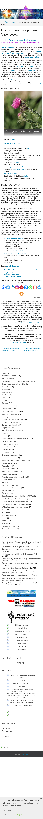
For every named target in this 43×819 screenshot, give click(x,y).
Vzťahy (4, 522)
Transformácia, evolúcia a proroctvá (15, 503)
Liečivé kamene (7, 446)
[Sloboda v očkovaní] (21, 624)
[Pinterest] (21, 286)
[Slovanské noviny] (21, 639)
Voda (3, 517)
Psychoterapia (7, 478)
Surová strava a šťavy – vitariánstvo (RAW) (17, 495)
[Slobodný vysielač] (21, 615)
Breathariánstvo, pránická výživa (13, 383)
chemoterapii (36, 82)
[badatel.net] (21, 649)
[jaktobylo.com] (21, 636)
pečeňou (38, 51)
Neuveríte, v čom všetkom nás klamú (15, 567)
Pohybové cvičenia (8, 468)
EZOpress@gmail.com (17, 342)
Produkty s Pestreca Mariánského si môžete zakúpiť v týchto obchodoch (21, 271)
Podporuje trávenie (10, 173)
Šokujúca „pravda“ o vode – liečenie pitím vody (19, 562)
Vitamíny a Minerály (9, 514)
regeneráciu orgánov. (32, 57)
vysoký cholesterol (16, 167)
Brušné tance (6, 386)
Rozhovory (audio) (8, 484)
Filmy (4, 432)
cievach (16, 162)
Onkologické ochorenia (10, 454)
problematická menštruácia (13, 238)
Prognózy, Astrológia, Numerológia (14, 476)
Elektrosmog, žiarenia (9, 424)
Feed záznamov (7, 730)
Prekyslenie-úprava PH (10, 470)
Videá (4, 511)
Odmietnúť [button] (9, 815)
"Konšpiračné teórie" (9, 375)
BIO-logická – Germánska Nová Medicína (17, 380)
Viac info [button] (7, 811)
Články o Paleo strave (12, 276)
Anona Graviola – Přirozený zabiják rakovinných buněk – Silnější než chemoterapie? (21, 542)
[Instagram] (17, 286)
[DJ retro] (21, 685)
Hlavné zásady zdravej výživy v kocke (15, 545)
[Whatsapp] (30, 286)
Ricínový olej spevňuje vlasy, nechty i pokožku (32, 349)
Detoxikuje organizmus (12, 143)
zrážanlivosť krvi (17, 251)
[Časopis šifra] (21, 627)
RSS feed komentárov (10, 733)
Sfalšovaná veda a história (11, 487)
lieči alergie (17, 169)
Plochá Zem (6, 465)
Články (7, 22)
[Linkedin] (13, 286)
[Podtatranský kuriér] (21, 633)
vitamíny (20, 66)
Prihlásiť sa (6, 727)
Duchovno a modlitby (9, 413)
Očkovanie (5, 451)
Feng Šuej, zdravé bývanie (11, 429)
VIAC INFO (21, 662)
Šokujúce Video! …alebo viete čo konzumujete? (19, 548)
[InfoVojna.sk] (21, 642)
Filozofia (5, 435)
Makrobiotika (6, 448)
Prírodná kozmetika (9, 473)
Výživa (4, 519)
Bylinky (14, 22)
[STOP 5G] (21, 645)
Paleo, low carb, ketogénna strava (14, 459)
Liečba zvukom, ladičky (10, 440)
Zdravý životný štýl (8, 525)
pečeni (28, 148)
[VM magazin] (21, 602)
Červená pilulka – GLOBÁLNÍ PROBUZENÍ (17, 574)
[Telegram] (39, 286)
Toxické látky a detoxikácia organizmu (23, 40)
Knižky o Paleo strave (12, 274)
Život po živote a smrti (10, 528)
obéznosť (31, 70)
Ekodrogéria (6, 416)
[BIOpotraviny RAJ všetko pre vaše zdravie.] (21, 675)
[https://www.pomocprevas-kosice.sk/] (21, 592)
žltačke (12, 80)
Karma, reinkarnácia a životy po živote (15, 437)
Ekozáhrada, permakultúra (11, 421)
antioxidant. (37, 84)
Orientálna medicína (9, 457)
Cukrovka (5, 402)
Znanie (5, 9)
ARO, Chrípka (7, 377)
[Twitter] (8, 286)
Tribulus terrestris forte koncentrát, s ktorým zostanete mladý (10, 350)
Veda (3, 509)
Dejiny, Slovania (7, 405)
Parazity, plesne (7, 462)
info (5, 38)
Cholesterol (6, 391)
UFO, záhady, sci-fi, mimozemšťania (15, 506)
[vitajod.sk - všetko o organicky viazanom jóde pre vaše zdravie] (21, 700)
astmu (24, 169)
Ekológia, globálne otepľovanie (13, 418)
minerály (31, 66)
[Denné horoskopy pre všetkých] (21, 704)
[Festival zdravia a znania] (21, 682)
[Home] (2, 22)
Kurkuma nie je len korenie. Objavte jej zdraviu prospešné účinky (18, 578)
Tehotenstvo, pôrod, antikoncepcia (14, 498)
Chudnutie (5, 394)
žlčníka (25, 176)
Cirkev (4, 396)
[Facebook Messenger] (26, 286)
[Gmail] (35, 286)
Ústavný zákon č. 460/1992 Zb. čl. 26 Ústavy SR (21, 323)
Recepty (5, 481)
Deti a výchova (7, 407)
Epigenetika (6, 427)
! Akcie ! (4, 372)
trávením (24, 53)
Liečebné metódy (8, 443)
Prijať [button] (19, 815)
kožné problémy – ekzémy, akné (15, 253)
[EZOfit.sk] (21, 679)
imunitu (14, 139)
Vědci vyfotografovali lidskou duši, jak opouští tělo (20, 553)
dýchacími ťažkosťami (10, 53)
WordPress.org (7, 735)
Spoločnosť (6, 489)
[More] (21, 293)
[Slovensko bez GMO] (21, 630)
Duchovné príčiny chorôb (11, 410)
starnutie (13, 70)
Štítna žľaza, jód (7, 492)
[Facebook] (4, 286)
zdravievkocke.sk (12, 266)
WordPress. (24, 754)
